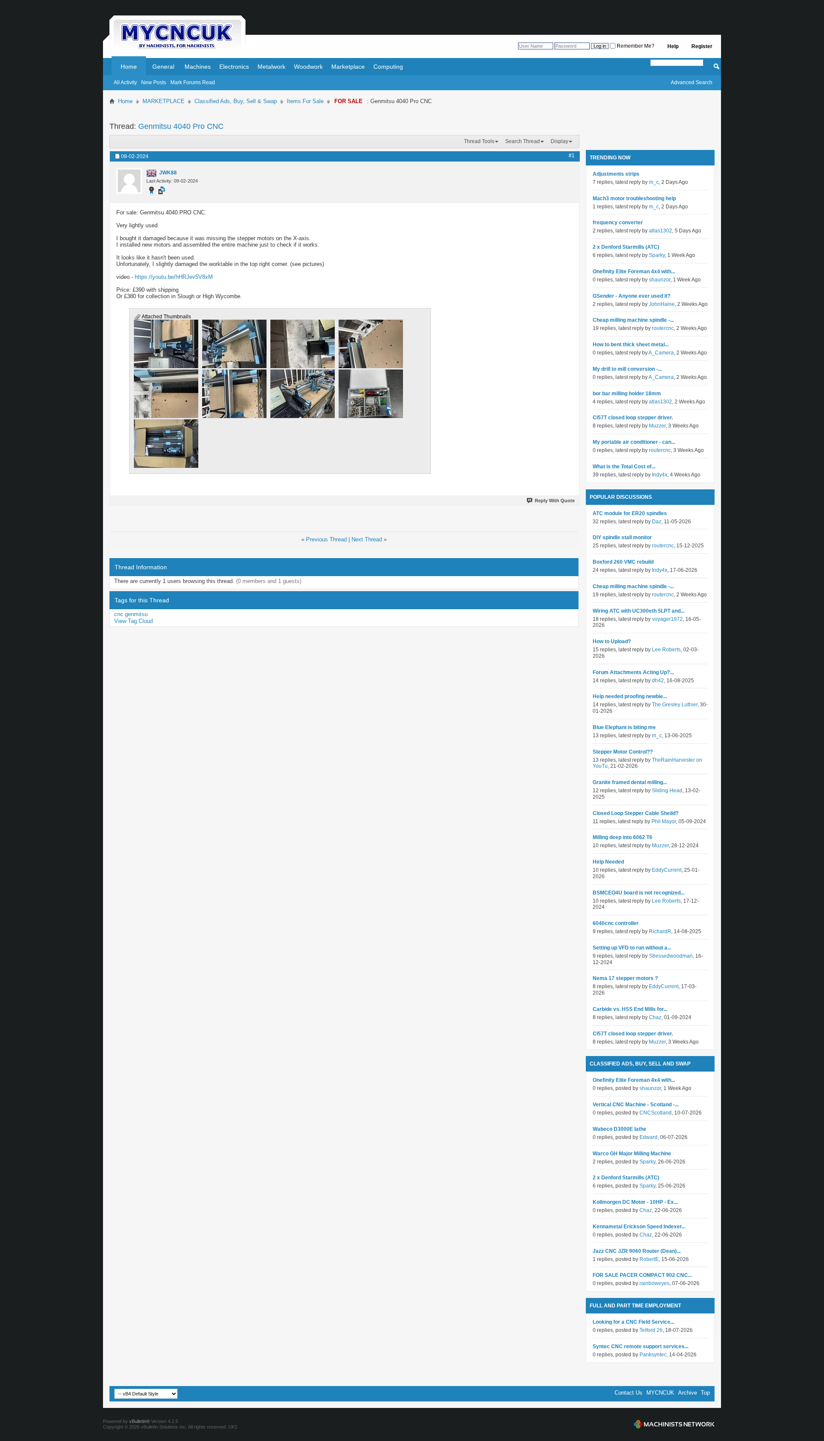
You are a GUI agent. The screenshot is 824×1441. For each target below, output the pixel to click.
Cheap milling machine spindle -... (633, 320)
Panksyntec (652, 1355)
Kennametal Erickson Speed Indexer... (639, 1227)
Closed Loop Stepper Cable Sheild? (636, 813)
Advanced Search (691, 82)
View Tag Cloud (133, 621)
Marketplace (348, 66)
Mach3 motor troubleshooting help (634, 198)
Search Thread (522, 141)
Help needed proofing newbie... (630, 696)
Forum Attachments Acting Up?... (633, 672)
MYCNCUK (660, 1392)
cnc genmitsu (131, 614)
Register (701, 46)
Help (673, 46)
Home (129, 66)
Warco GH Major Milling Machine (632, 1154)
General (163, 66)
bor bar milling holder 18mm (627, 394)
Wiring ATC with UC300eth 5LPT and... (639, 611)
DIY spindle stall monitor (622, 537)
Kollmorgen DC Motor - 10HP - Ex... (635, 1202)
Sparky (657, 255)
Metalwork (271, 66)
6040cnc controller (616, 923)
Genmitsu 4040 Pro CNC (181, 126)
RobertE (649, 1259)
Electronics (234, 66)
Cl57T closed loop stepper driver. (633, 418)
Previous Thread (326, 539)
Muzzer (657, 426)
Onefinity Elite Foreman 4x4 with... (634, 272)
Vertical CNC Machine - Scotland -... (636, 1105)
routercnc (663, 328)
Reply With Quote (555, 500)
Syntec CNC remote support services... (640, 1346)
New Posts (153, 82)
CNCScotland (655, 1113)
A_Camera (661, 353)
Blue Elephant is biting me (624, 727)
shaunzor (659, 280)
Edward (648, 1137)
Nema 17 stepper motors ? (625, 978)
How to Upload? (612, 641)
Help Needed (608, 862)
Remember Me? (634, 46)
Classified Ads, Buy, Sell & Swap (235, 101)
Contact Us (628, 1392)
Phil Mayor (663, 821)
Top (705, 1392)
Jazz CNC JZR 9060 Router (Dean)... (637, 1251)
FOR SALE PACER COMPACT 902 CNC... (642, 1275)
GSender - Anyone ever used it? (631, 296)
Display (559, 141)
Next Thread (366, 539)
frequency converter (618, 223)
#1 (572, 156)
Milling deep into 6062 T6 (622, 837)
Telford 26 (651, 1330)
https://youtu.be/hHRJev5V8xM (174, 277)
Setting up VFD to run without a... (632, 948)
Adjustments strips (616, 174)
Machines (198, 66)
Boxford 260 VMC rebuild (623, 562)
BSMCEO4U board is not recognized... (639, 893)
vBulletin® (139, 1421)
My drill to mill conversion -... (627, 369)
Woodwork (308, 66)
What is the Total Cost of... (624, 467)
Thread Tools (479, 141)
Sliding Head (667, 791)
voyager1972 (667, 619)
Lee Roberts (666, 650)
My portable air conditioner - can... (634, 442)
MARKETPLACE (163, 101)
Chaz (655, 1017)
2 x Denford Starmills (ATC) (626, 247)
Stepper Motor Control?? (623, 752)
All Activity (125, 82)
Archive (687, 1392)
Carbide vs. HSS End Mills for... (630, 1009)
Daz (656, 522)
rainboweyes (654, 1283)
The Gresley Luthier (674, 705)
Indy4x (659, 475)
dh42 (658, 681)
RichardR (660, 931)
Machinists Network (674, 1424)
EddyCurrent (667, 870)
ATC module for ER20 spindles (630, 513)
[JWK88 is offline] (129, 181)
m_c (654, 182)
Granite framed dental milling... (630, 782)
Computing (388, 66)
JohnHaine (662, 304)
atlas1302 (660, 231)
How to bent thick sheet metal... (631, 345)
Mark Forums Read (192, 82)
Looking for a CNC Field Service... (633, 1322)
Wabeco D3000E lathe (619, 1129)
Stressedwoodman (671, 956)
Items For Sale (305, 101)
